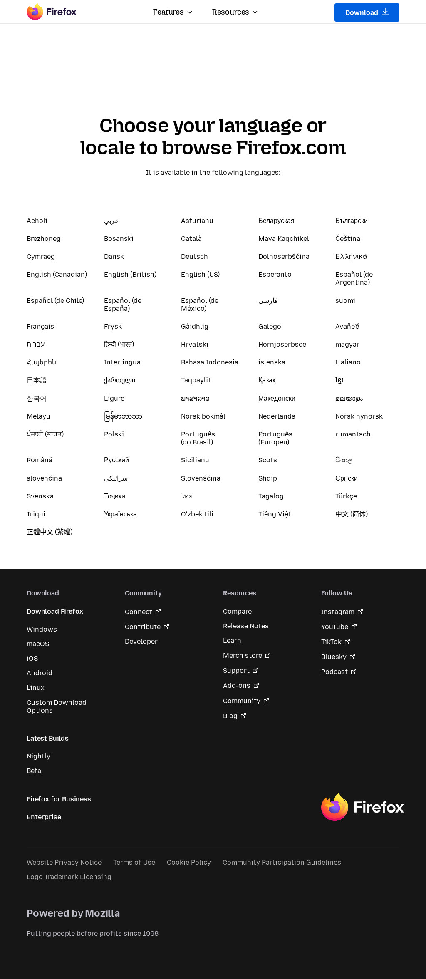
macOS (38, 644)
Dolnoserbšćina (284, 256)
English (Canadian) (57, 274)
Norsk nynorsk (359, 416)
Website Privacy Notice (64, 862)
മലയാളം (349, 398)
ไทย (187, 496)
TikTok (331, 642)
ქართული (119, 380)
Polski (114, 434)
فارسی (268, 301)
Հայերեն (41, 362)
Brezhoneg (44, 239)
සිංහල (343, 460)
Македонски (276, 398)
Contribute (143, 627)
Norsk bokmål (203, 416)
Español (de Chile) (55, 301)
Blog (230, 716)
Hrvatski (194, 344)
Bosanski (119, 239)
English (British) (130, 274)
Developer (141, 641)
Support (236, 670)
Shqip (267, 478)
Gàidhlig (194, 326)
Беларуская (276, 221)
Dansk (114, 256)
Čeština (347, 239)
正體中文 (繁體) (49, 532)
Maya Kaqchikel (283, 239)
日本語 (37, 380)
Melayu (38, 416)
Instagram (337, 612)
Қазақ (266, 380)
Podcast (334, 672)
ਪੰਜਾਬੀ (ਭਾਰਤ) (45, 434)
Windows (42, 629)
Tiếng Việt (274, 514)
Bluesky (334, 657)
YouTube (334, 627)
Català (191, 239)
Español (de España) (122, 304)
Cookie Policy (189, 862)
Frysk (113, 326)
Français (40, 326)
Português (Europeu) (275, 438)
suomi (345, 301)
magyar (347, 344)
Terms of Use (134, 862)
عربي (111, 221)
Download (362, 13)
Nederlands (276, 416)
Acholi (37, 221)
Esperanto (275, 274)
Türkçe (346, 496)
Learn (232, 640)
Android (39, 673)
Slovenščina (200, 478)
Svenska (40, 496)
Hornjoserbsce (282, 344)
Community (241, 701)
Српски (346, 478)
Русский (116, 460)
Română (39, 460)
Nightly (38, 756)
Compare (237, 611)
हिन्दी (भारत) (119, 344)
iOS (32, 658)
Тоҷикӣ (114, 496)
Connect (138, 612)
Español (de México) (199, 304)
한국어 (37, 398)
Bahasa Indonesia (209, 362)
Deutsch (194, 256)
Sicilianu (195, 460)
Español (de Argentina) (354, 278)
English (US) (200, 274)
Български (351, 221)
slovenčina (44, 478)
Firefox (362, 807)
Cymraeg (41, 256)
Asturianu (197, 221)
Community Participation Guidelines (282, 862)
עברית (36, 344)
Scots (267, 460)
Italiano (348, 362)
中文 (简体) (351, 514)
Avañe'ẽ (347, 326)
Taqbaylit (196, 380)
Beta (34, 771)
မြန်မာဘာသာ (123, 416)
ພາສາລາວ (195, 398)
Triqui (36, 514)
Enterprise (44, 817)
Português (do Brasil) (198, 438)
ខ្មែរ (339, 380)
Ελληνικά (351, 256)
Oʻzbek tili (197, 514)
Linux (36, 687)
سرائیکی (116, 478)
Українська (120, 514)
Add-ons (236, 685)
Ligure (114, 398)
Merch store (242, 655)
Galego (269, 326)
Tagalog (271, 496)
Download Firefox (55, 611)
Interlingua (122, 362)
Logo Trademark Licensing (69, 877)
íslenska (271, 362)
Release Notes (246, 626)
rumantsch (353, 434)
